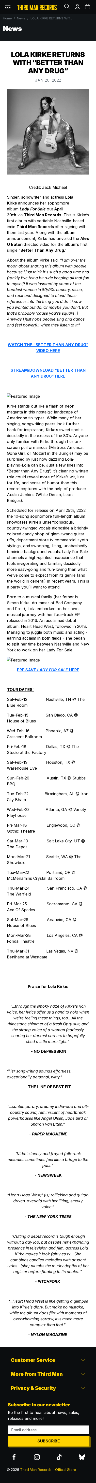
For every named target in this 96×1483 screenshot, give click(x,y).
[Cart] (88, 7)
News (21, 18)
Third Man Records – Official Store (48, 1470)
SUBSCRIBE (48, 1441)
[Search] (67, 7)
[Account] (78, 7)
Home (7, 18)
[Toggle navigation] (7, 7)
